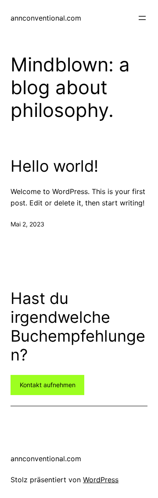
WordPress (100, 479)
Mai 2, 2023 (27, 224)
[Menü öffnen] (142, 18)
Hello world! (54, 166)
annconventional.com (46, 18)
